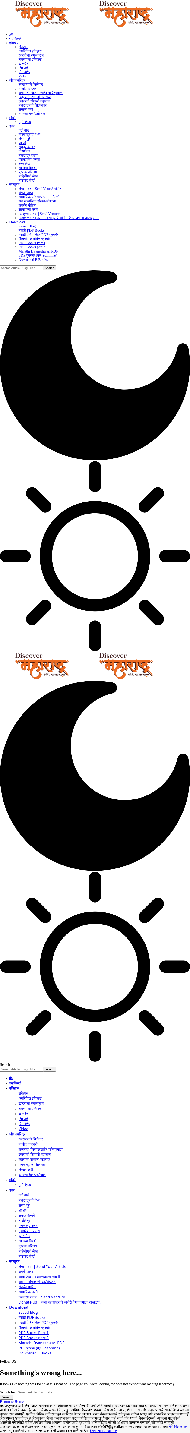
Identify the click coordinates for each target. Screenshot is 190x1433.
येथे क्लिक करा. (179, 1427)
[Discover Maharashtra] (84, 26)
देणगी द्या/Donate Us (103, 1431)
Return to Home (12, 1402)
